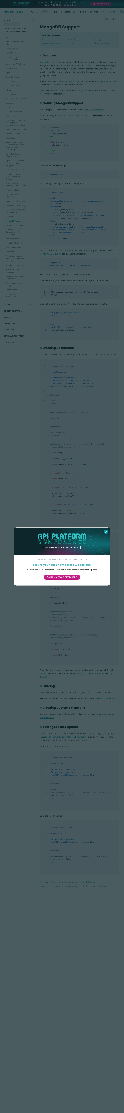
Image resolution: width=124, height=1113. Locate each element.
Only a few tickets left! (63, 577)
